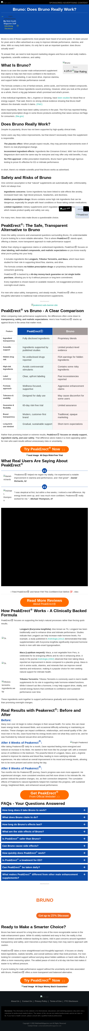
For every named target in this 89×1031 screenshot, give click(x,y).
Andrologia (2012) (56, 639)
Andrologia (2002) (46, 659)
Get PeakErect (44, 794)
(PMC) (39, 104)
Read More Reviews (44, 602)
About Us (16, 1001)
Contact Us (27, 1001)
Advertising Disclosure (8, 27)
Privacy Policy (42, 1001)
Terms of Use (56, 1001)
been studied (64, 98)
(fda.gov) (20, 116)
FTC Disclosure (71, 1001)
